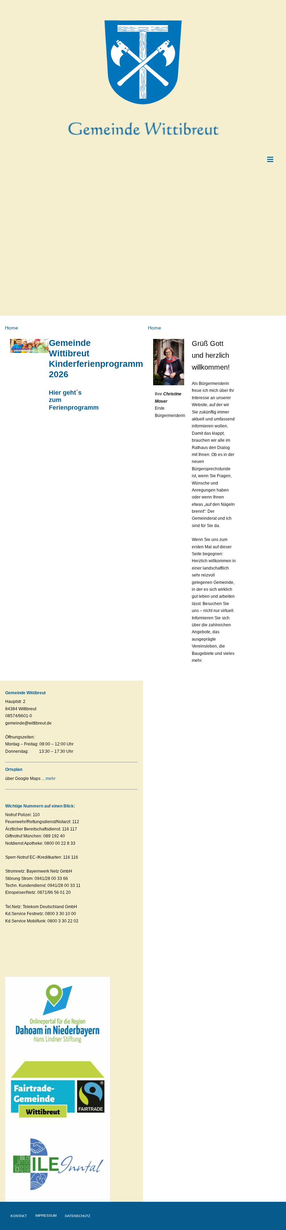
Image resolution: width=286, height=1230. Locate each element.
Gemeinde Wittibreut (25, 692)
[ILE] (57, 1128)
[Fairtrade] (57, 1052)
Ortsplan (13, 769)
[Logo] (57, 978)
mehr (50, 778)
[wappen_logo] (143, 21)
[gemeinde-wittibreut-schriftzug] (143, 115)
